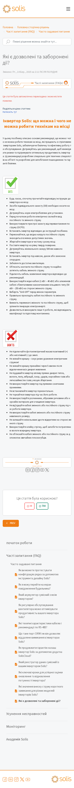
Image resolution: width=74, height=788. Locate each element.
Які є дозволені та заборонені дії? (39, 701)
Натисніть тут (10, 111)
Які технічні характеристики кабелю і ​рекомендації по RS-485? (40, 626)
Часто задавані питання (54, 32)
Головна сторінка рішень (33, 27)
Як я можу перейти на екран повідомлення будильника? (34, 587)
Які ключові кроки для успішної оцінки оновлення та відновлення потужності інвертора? (40, 676)
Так (44, 506)
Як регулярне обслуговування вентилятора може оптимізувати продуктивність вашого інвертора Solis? (38, 611)
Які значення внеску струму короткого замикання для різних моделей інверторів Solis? (40, 691)
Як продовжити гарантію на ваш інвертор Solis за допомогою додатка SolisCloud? (40, 652)
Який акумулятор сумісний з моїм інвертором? (37, 597)
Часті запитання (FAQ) (20, 32)
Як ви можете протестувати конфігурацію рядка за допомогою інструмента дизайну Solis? (38, 574)
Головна (8, 27)
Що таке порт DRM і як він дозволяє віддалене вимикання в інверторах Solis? (39, 638)
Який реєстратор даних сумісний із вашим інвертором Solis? (38, 664)
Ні (31, 506)
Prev (12, 523)
